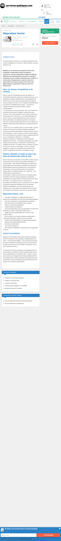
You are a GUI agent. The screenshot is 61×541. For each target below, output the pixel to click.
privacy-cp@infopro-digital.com (41, 539)
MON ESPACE (49, 13)
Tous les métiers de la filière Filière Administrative (18, 301)
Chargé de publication (11, 283)
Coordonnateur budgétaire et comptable (16, 285)
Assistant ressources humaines (13, 288)
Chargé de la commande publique (14, 278)
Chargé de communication (12, 280)
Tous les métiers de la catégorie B (14, 303)
